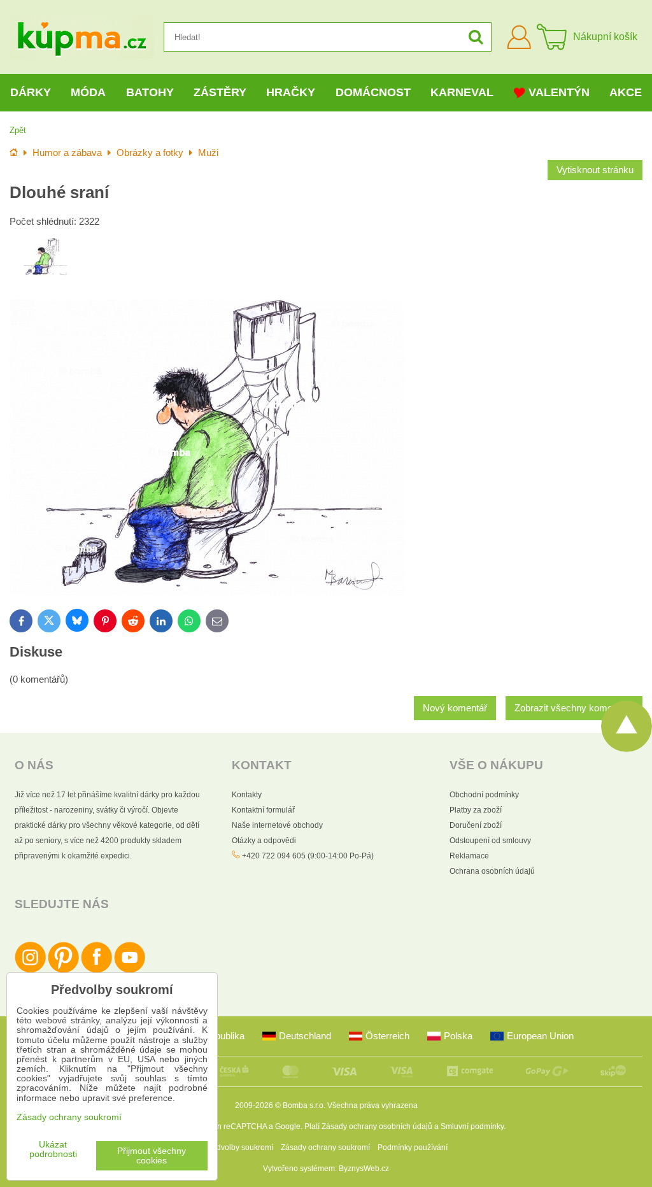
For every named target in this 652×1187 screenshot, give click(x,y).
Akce (625, 92)
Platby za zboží (476, 810)
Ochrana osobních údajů (492, 871)
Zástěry (220, 92)
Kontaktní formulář (263, 810)
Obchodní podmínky (484, 794)
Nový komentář (455, 708)
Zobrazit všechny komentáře (574, 708)
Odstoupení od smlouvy (490, 840)
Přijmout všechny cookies (151, 1155)
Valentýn (559, 92)
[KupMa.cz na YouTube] (129, 970)
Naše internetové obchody (277, 825)
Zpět (18, 130)
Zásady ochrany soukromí (325, 1147)
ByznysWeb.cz (364, 1168)
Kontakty (247, 794)
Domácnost (373, 92)
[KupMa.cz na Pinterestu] (63, 970)
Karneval (461, 92)
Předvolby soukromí (238, 1147)
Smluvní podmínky (472, 1126)
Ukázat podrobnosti (53, 1149)
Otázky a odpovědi (264, 840)
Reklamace (469, 855)
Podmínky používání (413, 1147)
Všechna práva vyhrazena (372, 1105)
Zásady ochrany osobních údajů (377, 1126)
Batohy (150, 92)
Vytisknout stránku (595, 170)
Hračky (290, 92)
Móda (88, 92)
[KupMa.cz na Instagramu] (30, 970)
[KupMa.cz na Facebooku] (96, 970)
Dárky (30, 92)
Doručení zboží (476, 825)
